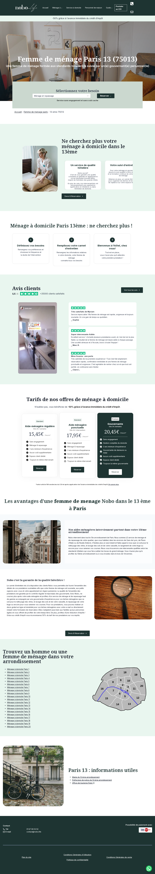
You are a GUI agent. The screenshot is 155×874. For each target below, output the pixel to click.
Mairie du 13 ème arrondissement (86, 777)
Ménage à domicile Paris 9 (18, 693)
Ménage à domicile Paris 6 (18, 684)
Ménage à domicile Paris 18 (18, 720)
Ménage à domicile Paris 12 (18, 702)
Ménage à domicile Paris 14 (18, 708)
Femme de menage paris (36, 112)
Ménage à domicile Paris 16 (18, 714)
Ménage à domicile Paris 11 (18, 699)
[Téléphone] (132, 3)
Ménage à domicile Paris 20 (19, 727)
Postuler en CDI (119, 7)
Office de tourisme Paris (82, 783)
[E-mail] (132, 12)
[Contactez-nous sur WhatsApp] (149, 869)
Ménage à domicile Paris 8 (18, 690)
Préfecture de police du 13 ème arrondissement (92, 780)
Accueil (45, 8)
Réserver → (105, 96)
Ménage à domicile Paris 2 (18, 672)
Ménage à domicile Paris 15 (18, 711)
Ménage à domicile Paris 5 (18, 681)
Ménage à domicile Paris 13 (18, 705)
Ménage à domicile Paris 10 (18, 696)
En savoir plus (113, 484)
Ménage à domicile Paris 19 (18, 723)
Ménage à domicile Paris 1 (18, 669)
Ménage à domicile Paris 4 (18, 678)
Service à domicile (73, 8)
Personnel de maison (93, 8)
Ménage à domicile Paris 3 (18, 675)
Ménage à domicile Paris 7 (18, 687)
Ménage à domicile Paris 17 (18, 717)
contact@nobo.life (34, 832)
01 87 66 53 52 (32, 829)
